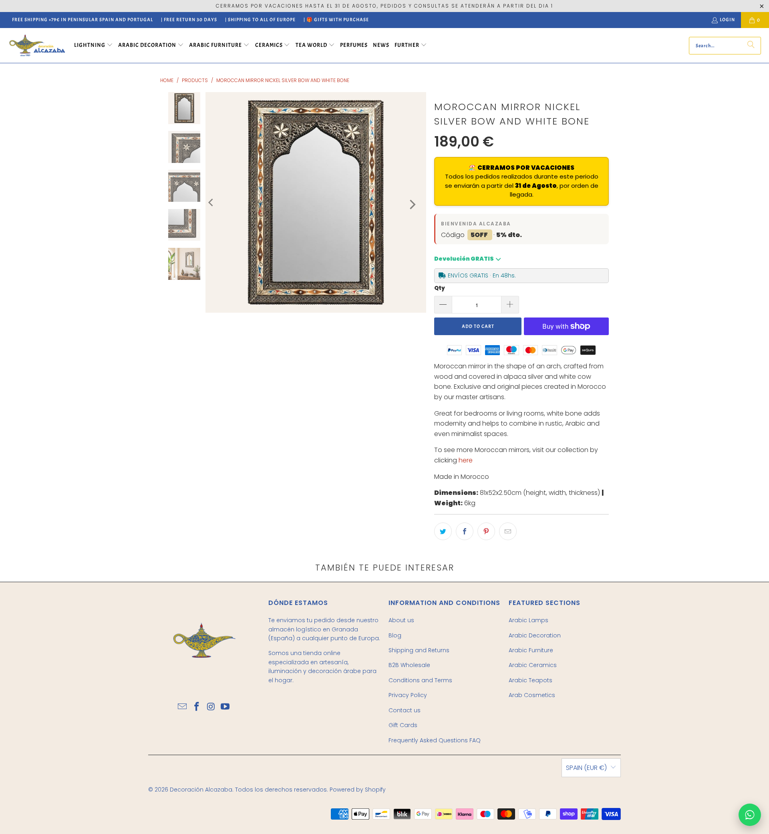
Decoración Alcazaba (201, 790)
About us (401, 620)
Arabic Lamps (528, 620)
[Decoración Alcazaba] (37, 45)
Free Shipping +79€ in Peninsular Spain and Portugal (82, 19)
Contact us (405, 710)
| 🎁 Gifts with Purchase (336, 19)
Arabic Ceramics (533, 665)
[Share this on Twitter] (443, 531)
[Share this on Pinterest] (486, 531)
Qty (439, 288)
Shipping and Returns (419, 650)
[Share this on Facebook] (464, 531)
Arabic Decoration (535, 635)
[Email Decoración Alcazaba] (183, 707)
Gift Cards (403, 725)
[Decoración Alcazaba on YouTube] (225, 707)
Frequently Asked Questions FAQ (435, 740)
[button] (93, 45)
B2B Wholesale (409, 665)
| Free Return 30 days (189, 19)
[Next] (412, 204)
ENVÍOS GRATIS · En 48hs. (482, 275)
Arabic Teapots (530, 680)
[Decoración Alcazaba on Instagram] (211, 707)
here (466, 460)
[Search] (751, 45)
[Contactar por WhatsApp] (750, 815)
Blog (395, 635)
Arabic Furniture (531, 650)
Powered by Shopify (358, 790)
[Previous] (211, 202)
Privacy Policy (408, 695)
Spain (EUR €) (586, 767)
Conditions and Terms (420, 680)
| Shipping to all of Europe (260, 19)
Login (727, 19)
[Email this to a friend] (508, 531)
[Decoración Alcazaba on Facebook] (197, 707)
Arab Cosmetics (532, 695)
